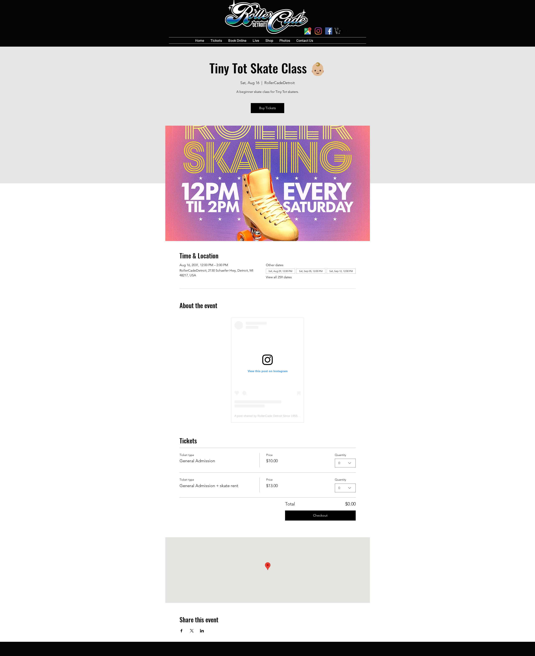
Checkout (320, 515)
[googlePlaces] (307, 30)
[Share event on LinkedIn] (202, 630)
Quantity (340, 455)
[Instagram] (318, 30)
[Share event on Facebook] (181, 630)
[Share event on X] (192, 630)
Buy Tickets (267, 108)
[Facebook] (328, 30)
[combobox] (345, 463)
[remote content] (267, 370)
